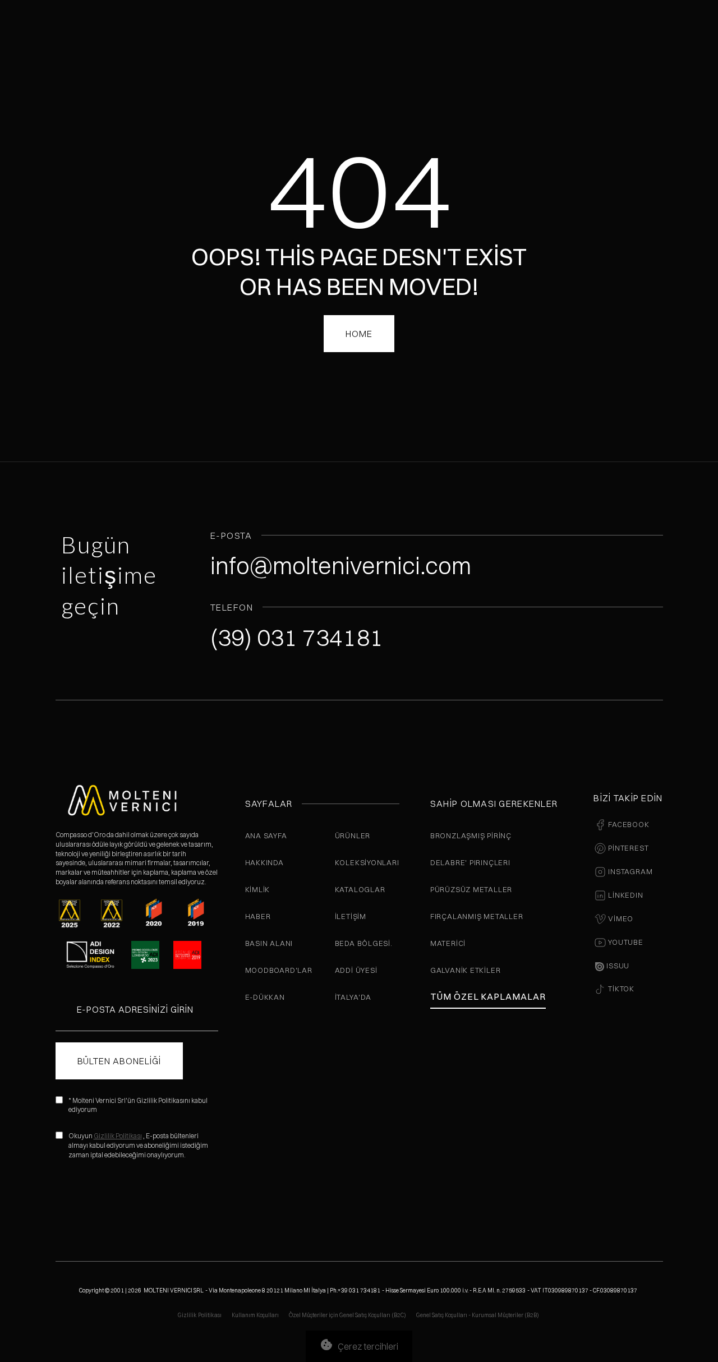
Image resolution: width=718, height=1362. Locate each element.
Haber (258, 916)
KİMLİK (257, 889)
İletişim (350, 916)
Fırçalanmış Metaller (476, 916)
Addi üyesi (356, 970)
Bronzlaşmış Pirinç (471, 835)
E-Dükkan (265, 996)
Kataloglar (360, 889)
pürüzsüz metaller (471, 889)
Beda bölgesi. (364, 943)
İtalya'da (353, 996)
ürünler (352, 835)
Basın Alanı (269, 943)
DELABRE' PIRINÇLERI (470, 862)
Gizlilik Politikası (118, 1136)
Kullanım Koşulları (255, 1315)
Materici (448, 943)
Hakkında (264, 862)
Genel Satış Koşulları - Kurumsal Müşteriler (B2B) (477, 1315)
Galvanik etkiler (465, 970)
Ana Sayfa (266, 835)
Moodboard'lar (278, 970)
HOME (359, 333)
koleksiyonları (367, 862)
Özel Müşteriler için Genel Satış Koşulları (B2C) (347, 1315)
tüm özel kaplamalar (488, 996)
